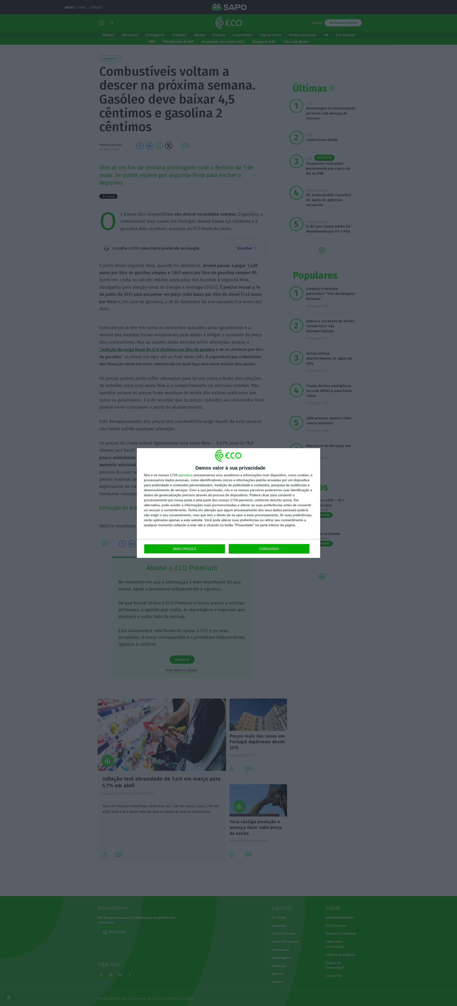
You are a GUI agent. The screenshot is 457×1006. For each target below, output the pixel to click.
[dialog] (228, 503)
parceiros (186, 475)
